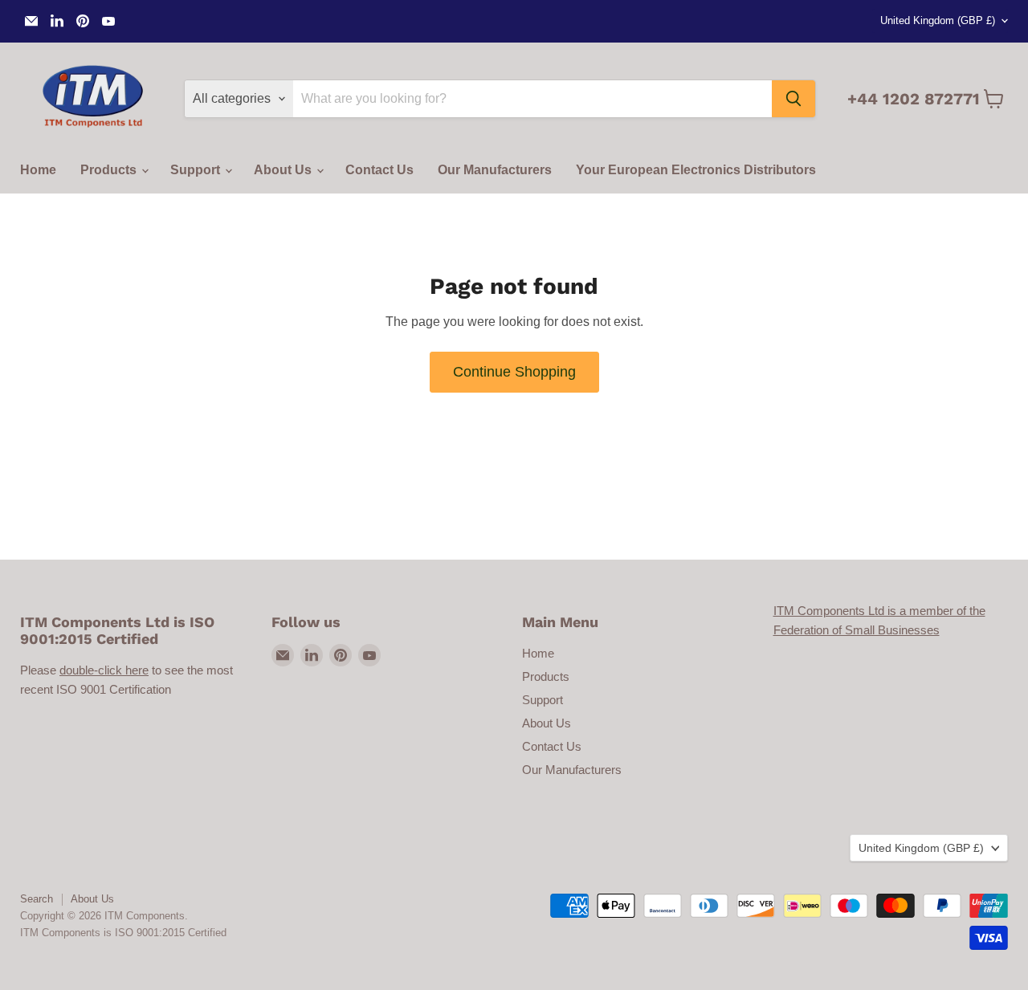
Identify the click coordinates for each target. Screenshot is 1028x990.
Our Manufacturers (495, 170)
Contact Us (379, 170)
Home (38, 170)
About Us (284, 170)
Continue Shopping (514, 372)
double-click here (104, 670)
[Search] (793, 98)
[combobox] (532, 98)
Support (196, 170)
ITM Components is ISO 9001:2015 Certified (123, 933)
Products (110, 170)
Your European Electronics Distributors (696, 170)
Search (36, 899)
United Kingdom (937, 20)
